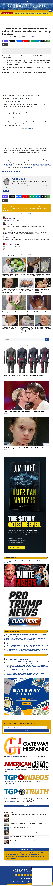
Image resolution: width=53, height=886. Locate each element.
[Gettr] (19, 875)
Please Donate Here (27, 849)
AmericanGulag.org (13, 769)
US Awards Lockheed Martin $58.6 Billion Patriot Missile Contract (25, 818)
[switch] (51, 11)
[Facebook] (25, 875)
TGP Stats (27, 806)
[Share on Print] (6, 44)
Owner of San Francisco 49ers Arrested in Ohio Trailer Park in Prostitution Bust (26, 642)
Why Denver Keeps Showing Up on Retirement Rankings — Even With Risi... (28, 823)
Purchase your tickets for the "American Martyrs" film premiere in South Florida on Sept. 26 (27, 14)
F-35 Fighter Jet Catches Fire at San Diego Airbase (22, 836)
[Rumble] (28, 875)
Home (12, 881)
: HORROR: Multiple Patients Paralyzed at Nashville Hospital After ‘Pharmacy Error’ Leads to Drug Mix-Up (27, 670)
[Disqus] (26, 233)
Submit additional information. (11, 171)
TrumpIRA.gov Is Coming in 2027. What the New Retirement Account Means (28, 814)
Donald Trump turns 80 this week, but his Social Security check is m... (26, 832)
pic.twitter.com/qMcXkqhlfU (42, 164)
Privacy (28, 881)
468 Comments (35, 37)
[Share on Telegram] (36, 41)
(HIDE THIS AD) (29, 19)
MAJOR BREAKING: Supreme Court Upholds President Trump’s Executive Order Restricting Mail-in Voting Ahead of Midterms (25, 639)
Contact (23, 881)
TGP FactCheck (11, 802)
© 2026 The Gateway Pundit (26, 878)
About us (18, 881)
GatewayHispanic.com (14, 756)
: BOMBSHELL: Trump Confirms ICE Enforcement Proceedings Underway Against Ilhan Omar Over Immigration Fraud (25, 674)
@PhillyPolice (8, 164)
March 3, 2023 (28, 168)
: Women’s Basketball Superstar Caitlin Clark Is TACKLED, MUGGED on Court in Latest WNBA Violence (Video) (26, 659)
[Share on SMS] (48, 41)
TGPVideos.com (11, 782)
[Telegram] (31, 875)
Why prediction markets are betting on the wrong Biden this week (25, 840)
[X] (22, 875)
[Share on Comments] (45, 41)
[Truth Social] (16, 875)
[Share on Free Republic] (42, 41)
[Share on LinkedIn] (39, 41)
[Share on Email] (3, 44)
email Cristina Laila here (24, 186)
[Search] (47, 339)
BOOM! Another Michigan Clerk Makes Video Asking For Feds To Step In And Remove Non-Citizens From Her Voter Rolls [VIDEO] (27, 646)
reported (17, 101)
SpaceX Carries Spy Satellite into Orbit (19, 827)
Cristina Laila (19, 179)
